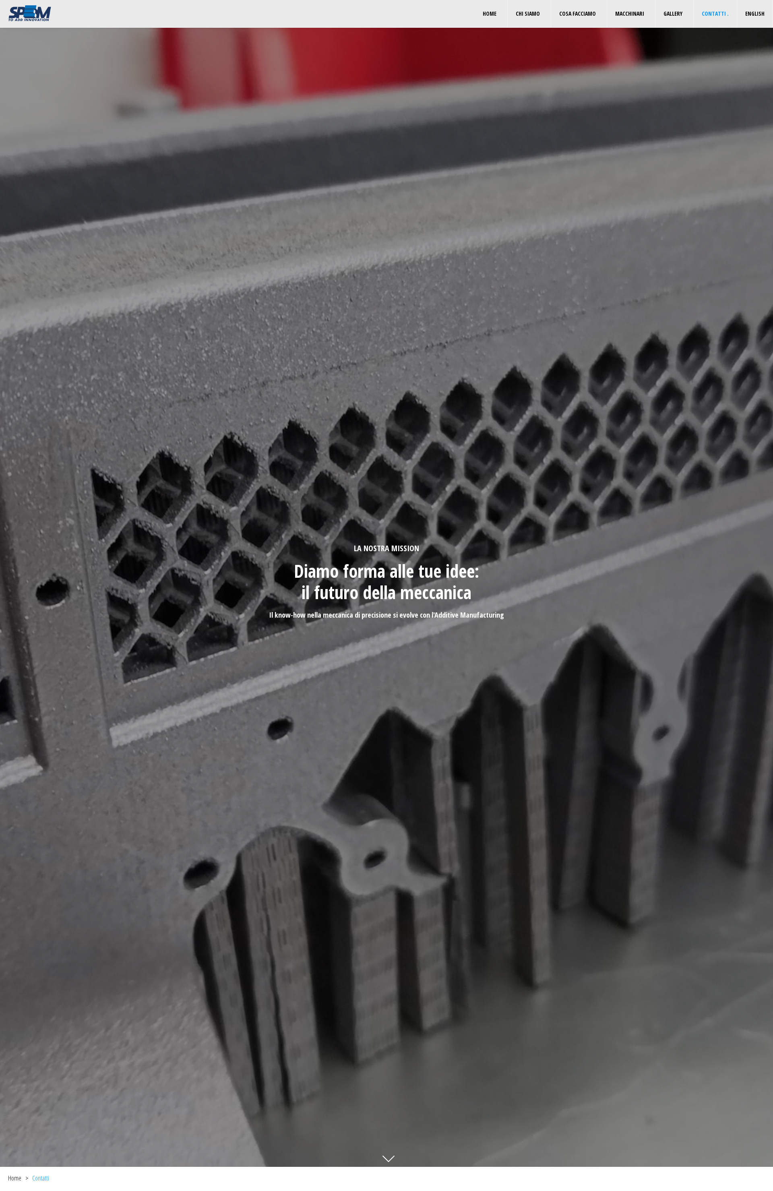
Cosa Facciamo (579, 13)
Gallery (674, 13)
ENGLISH (755, 13)
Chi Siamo (529, 13)
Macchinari (631, 13)
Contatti (715, 13)
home (491, 13)
